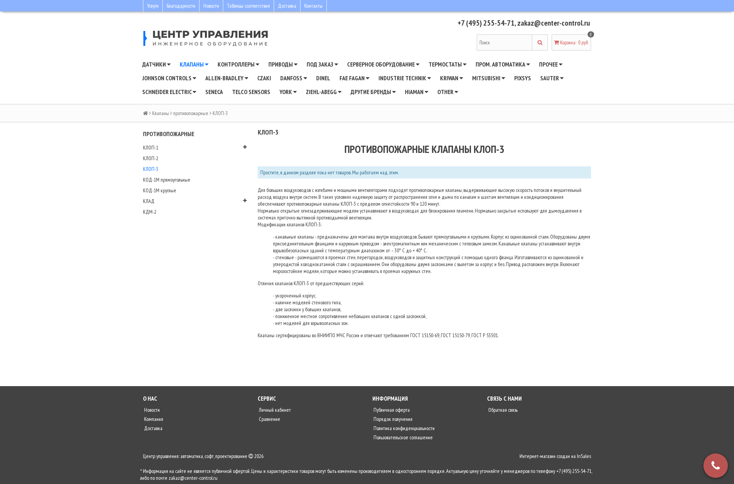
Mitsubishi (487, 78)
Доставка (287, 5)
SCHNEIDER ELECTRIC (167, 92)
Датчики (154, 64)
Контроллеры (237, 64)
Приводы (281, 64)
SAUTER (550, 78)
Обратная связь (502, 409)
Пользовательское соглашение (402, 437)
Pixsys (522, 78)
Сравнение (269, 419)
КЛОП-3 (150, 169)
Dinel (323, 78)
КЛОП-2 (150, 158)
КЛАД (148, 201)
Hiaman (415, 92)
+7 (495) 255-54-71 (486, 23)
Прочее (549, 64)
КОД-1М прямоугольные (166, 179)
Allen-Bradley (225, 78)
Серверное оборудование (381, 64)
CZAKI (264, 78)
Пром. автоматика (501, 64)
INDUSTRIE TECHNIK (402, 78)
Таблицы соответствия (248, 5)
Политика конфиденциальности (403, 428)
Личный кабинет (274, 409)
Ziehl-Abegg (322, 92)
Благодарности (181, 5)
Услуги (153, 5)
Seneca (214, 92)
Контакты (313, 5)
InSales (584, 456)
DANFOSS (292, 78)
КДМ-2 (149, 211)
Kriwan (450, 78)
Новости (211, 5)
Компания (153, 419)
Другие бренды (371, 92)
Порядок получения (392, 419)
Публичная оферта (391, 409)
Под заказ (321, 64)
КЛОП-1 (150, 147)
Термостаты (446, 64)
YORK (286, 92)
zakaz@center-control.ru (553, 23)
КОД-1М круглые (159, 190)
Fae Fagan (352, 78)
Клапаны (192, 64)
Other (446, 92)
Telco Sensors (251, 92)
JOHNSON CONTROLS (167, 78)
